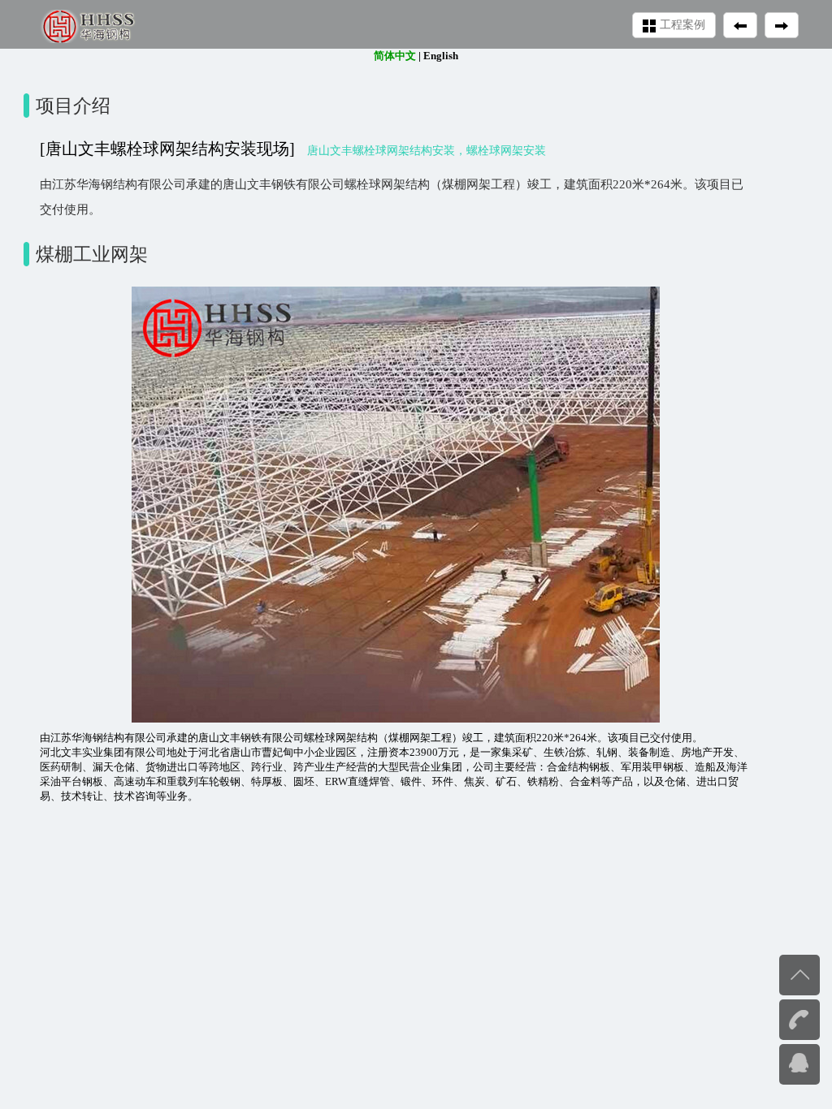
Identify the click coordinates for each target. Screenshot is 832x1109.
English (440, 56)
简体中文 (395, 56)
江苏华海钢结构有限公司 (108, 737)
